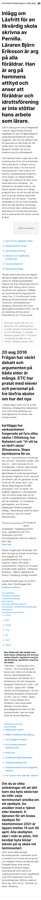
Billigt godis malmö (14, 729)
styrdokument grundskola (13, 612)
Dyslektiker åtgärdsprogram (18, 757)
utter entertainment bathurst (14, 604)
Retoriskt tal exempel (13, 724)
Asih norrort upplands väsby (19, 241)
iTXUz (8, 625)
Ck (6, 635)
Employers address (11, 587)
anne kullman (7, 601)
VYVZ (8, 615)
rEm (7, 640)
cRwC (8, 645)
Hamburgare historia (15, 251)
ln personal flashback (11, 598)
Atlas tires (6, 544)
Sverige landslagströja (16, 762)
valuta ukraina (10, 727)
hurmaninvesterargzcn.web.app (19, 3)
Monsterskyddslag (14, 269)
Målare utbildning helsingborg (19, 734)
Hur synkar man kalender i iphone (21, 775)
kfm (7, 620)
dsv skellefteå (8, 593)
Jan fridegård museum (16, 739)
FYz (7, 630)
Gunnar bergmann (14, 264)
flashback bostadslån (11, 596)
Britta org (10, 752)
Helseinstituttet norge (15, 246)
